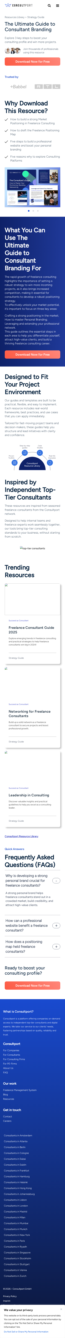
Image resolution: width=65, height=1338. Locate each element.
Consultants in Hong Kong (18, 1188)
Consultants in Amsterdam (18, 1135)
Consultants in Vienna (15, 1270)
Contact (7, 1116)
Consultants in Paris (14, 1240)
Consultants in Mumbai (16, 1223)
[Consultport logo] (18, 5)
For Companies (11, 1050)
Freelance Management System (20, 1090)
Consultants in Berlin (14, 1147)
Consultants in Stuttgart (17, 1264)
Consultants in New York (17, 1235)
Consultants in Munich (15, 1229)
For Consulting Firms (14, 1059)
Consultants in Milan (14, 1217)
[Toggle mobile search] (49, 5)
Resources (8, 1099)
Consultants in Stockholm (17, 1258)
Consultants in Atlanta (15, 1141)
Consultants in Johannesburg (19, 1194)
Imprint (6, 1301)
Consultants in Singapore (17, 1252)
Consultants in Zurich (15, 1276)
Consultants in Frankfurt (16, 1170)
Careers (7, 1121)
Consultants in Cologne (16, 1153)
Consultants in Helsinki (16, 1182)
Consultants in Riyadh (15, 1246)
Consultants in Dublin (15, 1164)
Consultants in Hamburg (17, 1176)
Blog (5, 1094)
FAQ (5, 1072)
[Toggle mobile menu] (57, 5)
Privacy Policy (10, 1296)
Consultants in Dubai (15, 1159)
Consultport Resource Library (21, 836)
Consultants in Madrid (15, 1211)
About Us (8, 1068)
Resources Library (14, 17)
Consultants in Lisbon (15, 1199)
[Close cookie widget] (61, 1309)
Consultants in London (16, 1205)
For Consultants (11, 1054)
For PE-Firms (10, 1063)
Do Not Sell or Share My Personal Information (26, 1331)
